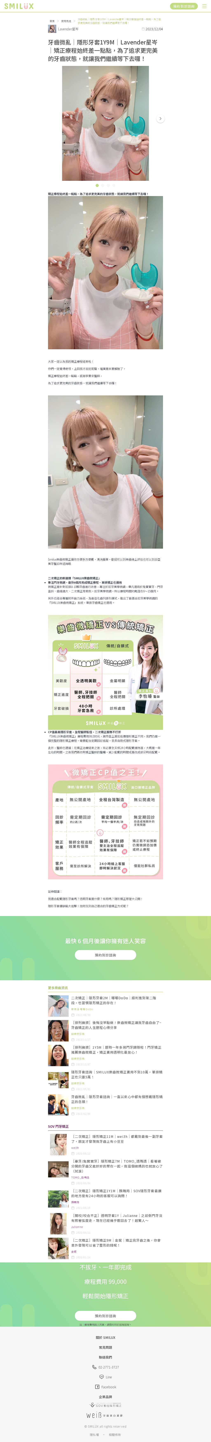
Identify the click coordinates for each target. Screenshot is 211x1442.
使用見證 (66, 21)
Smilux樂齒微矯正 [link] (59, 559)
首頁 (52, 21)
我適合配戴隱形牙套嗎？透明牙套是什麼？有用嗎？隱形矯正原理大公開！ (95, 899)
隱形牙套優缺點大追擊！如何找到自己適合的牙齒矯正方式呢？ (88, 906)
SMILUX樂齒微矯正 (86, 578)
